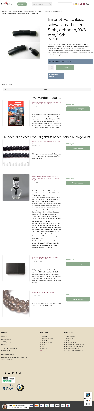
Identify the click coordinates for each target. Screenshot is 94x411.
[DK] (74, 4)
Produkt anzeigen (78, 109)
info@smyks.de (5, 350)
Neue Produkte (70, 336)
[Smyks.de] (6, 4)
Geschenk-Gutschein (72, 348)
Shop (43, 344)
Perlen (67, 340)
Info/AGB (44, 340)
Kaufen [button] (65, 68)
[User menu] (81, 4)
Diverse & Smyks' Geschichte (74, 350)
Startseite (45, 336)
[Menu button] (91, 4)
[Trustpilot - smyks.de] (8, 380)
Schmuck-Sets (70, 338)
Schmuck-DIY (22, 4)
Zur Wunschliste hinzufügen (54, 75)
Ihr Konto (44, 348)
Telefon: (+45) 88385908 (9, 348)
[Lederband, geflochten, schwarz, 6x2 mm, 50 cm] (16, 153)
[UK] (78, 4)
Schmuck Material (71, 342)
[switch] (88, 404)
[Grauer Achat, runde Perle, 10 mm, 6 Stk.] (16, 304)
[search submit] (50, 4)
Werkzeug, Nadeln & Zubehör (74, 346)
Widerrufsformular (47, 342)
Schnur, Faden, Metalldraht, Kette (75, 344)
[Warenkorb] (87, 4)
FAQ (43, 346)
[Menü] (86, 393)
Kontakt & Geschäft (47, 338)
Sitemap (42, 351)
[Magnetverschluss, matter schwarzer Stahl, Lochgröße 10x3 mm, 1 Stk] (16, 269)
